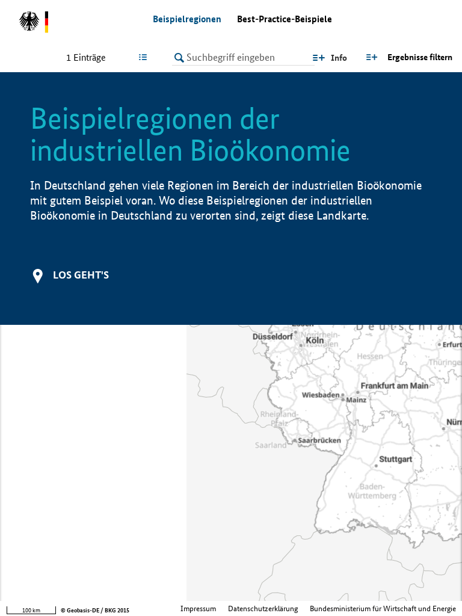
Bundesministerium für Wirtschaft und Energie (383, 608)
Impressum (198, 608)
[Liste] (145, 57)
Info (339, 57)
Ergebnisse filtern (419, 57)
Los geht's (81, 274)
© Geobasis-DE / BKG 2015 (95, 610)
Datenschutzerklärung (263, 608)
